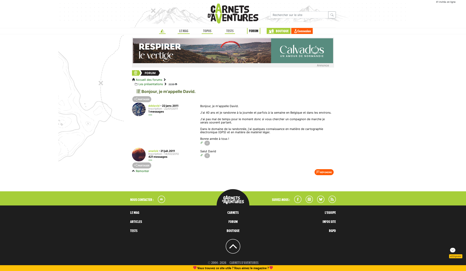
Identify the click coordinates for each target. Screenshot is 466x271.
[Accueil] (162, 31)
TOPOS (207, 31)
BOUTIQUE (282, 31)
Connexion (304, 31)
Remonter (142, 171)
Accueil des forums (149, 79)
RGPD (332, 231)
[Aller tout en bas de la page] (452, 250)
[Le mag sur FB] (296, 202)
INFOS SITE (329, 222)
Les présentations (151, 84)
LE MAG (183, 31)
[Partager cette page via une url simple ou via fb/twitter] (207, 143)
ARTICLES (136, 222)
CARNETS (233, 213)
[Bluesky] (318, 202)
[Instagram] (307, 202)
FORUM (253, 31)
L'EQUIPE (330, 213)
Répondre (325, 172)
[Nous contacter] (159, 202)
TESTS (230, 31)
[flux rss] (330, 202)
